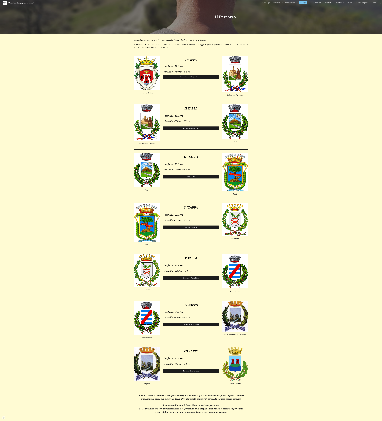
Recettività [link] (328, 3)
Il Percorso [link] (276, 3)
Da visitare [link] (338, 3)
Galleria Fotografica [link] (362, 3)
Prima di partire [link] (290, 3)
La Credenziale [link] (316, 3)
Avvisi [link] (374, 3)
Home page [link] (266, 3)
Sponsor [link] (349, 3)
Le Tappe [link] (303, 3)
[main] (225, 17)
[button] (379, 2)
